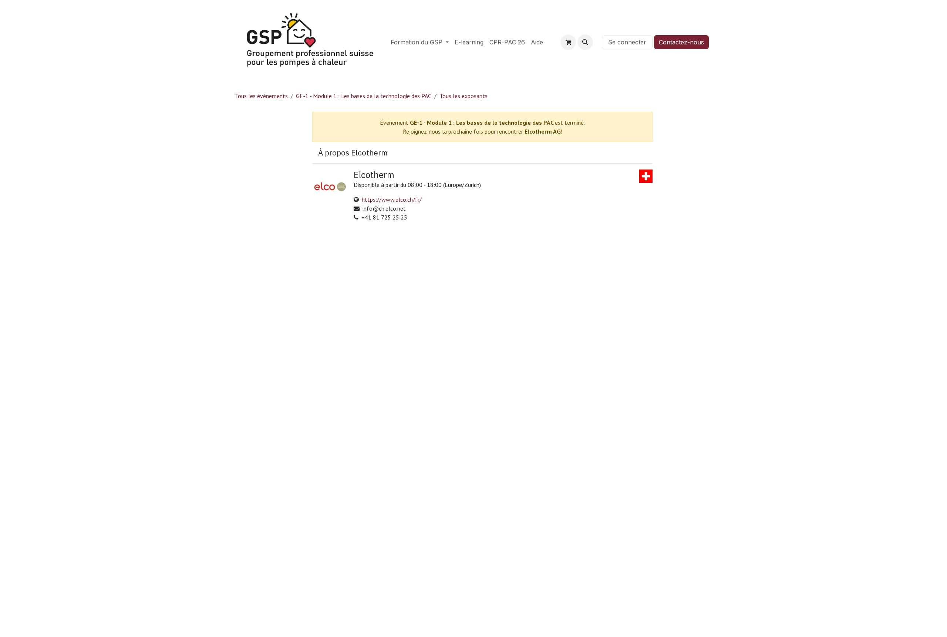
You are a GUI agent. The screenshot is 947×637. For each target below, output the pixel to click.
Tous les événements (261, 96)
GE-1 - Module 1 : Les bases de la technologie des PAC (363, 96)
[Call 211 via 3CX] (597, 42)
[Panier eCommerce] (568, 42)
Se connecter (627, 42)
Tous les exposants (463, 96)
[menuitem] (420, 42)
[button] (585, 42)
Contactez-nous (681, 42)
